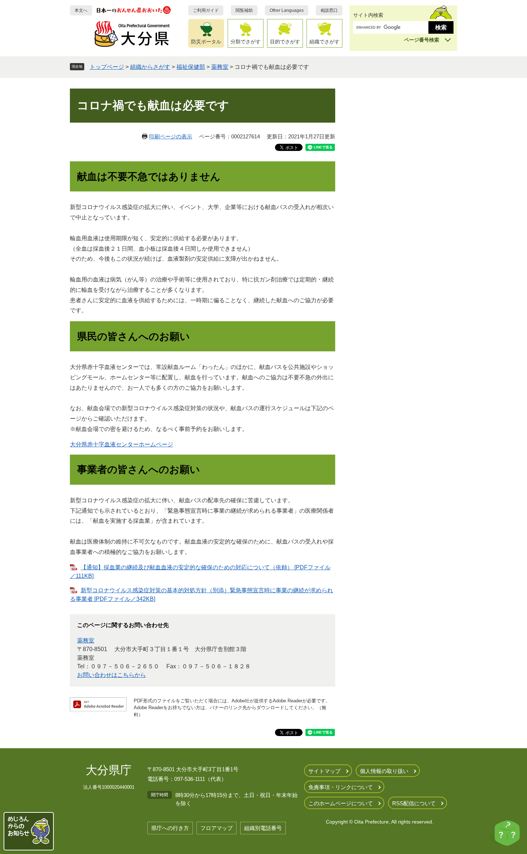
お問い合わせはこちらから (111, 675)
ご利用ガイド (206, 10)
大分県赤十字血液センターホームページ (121, 444)
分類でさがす (246, 41)
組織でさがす (324, 41)
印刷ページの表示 (170, 136)
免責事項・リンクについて (340, 787)
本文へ (81, 10)
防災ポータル (206, 41)
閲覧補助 (244, 10)
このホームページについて (340, 803)
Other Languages (287, 10)
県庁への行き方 (170, 828)
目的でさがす (285, 41)
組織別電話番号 (263, 828)
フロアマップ (216, 828)
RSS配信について (414, 803)
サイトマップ (324, 771)
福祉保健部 (190, 67)
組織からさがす (150, 67)
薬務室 (219, 67)
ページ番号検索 (421, 40)
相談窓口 (329, 10)
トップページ (107, 67)
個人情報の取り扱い (384, 771)
